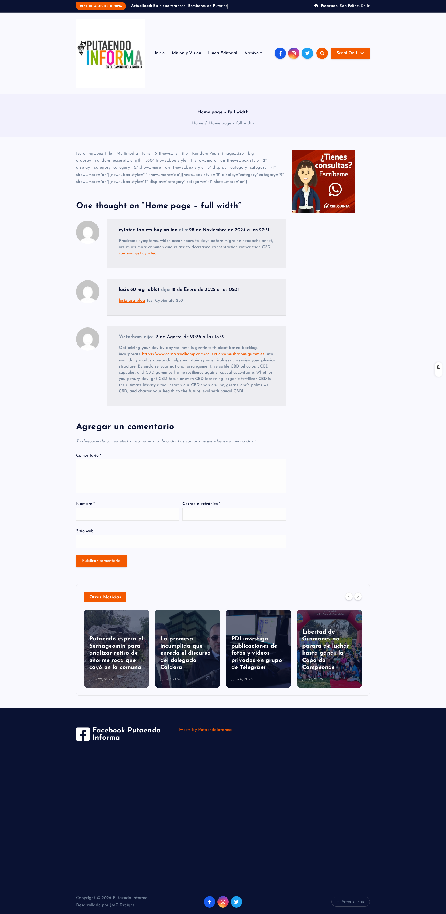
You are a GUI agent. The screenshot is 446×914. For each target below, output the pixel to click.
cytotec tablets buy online (148, 230)
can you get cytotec (137, 253)
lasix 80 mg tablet (139, 289)
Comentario (88, 456)
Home (197, 123)
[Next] (358, 596)
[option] (116, 649)
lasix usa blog (132, 301)
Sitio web (85, 531)
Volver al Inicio (353, 901)
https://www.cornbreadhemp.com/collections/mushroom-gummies (203, 354)
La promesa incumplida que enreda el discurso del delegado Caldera (185, 653)
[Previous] (349, 596)
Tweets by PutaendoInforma (205, 730)
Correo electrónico (201, 504)
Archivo (251, 53)
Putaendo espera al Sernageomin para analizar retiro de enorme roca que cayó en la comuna (116, 653)
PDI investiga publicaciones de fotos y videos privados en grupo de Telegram (256, 653)
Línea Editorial (222, 53)
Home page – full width (231, 123)
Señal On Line (350, 53)
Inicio (160, 53)
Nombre (85, 504)
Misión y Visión (186, 53)
